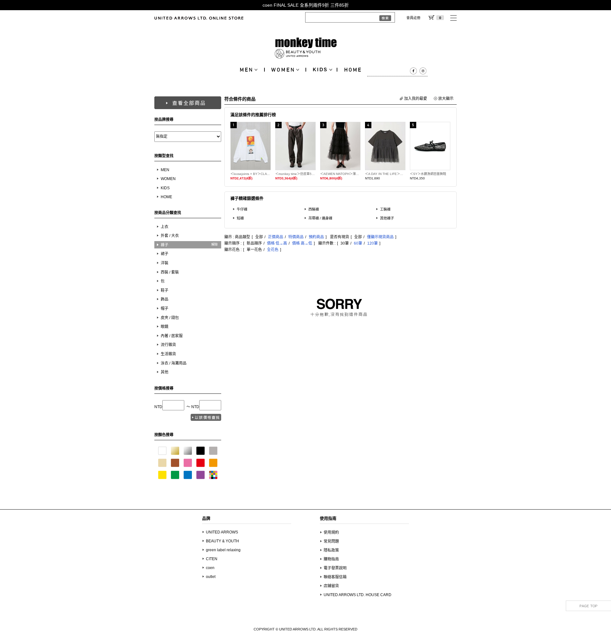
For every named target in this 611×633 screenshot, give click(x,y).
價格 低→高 (277, 243)
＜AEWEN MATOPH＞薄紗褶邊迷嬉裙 (340, 174)
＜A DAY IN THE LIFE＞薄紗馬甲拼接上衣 (385, 174)
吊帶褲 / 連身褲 (320, 218)
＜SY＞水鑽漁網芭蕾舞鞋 (428, 174)
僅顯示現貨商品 (380, 237)
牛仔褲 (242, 209)
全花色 (272, 249)
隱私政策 (331, 550)
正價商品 (275, 237)
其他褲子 (387, 218)
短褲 (240, 218)
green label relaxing (223, 550)
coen (210, 568)
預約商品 (316, 237)
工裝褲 (385, 209)
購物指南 (331, 559)
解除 (214, 244)
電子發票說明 (335, 568)
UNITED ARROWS (222, 532)
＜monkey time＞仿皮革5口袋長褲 (295, 174)
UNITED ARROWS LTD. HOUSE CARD (357, 595)
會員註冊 (413, 18)
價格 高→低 (302, 243)
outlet (210, 576)
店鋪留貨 (331, 586)
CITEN (211, 559)
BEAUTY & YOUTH (222, 541)
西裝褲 (313, 209)
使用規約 (331, 532)
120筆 (372, 243)
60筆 (358, 243)
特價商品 (296, 237)
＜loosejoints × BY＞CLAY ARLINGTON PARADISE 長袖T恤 (250, 174)
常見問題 (331, 541)
